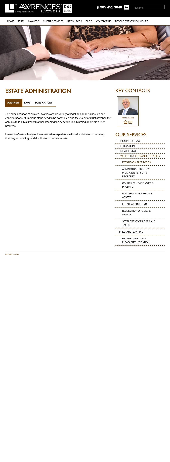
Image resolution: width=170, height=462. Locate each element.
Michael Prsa (128, 118)
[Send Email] (125, 123)
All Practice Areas (12, 254)
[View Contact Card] (130, 123)
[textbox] (150, 8)
